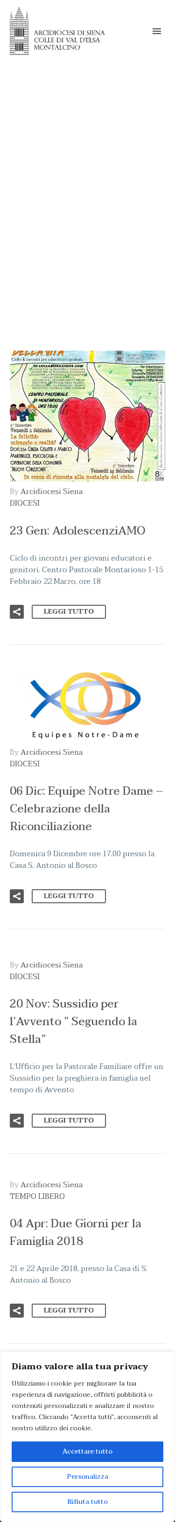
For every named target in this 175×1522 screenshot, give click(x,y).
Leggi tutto (69, 611)
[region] (87, 1437)
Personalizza (87, 1476)
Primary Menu (156, 31)
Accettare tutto (87, 1451)
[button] (17, 612)
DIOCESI (25, 503)
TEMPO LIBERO (37, 1196)
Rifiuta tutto (88, 1501)
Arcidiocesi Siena (52, 491)
